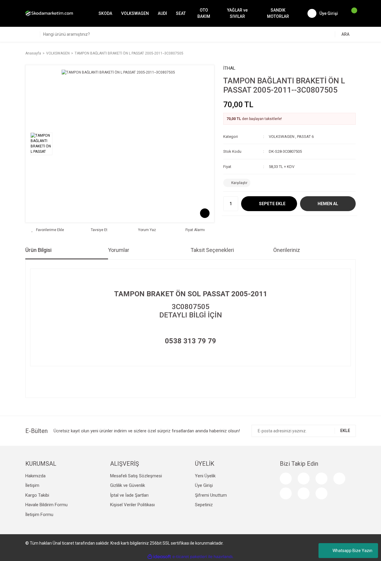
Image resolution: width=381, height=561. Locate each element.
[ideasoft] (159, 557)
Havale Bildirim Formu (46, 504)
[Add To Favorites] (47, 230)
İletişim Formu (39, 514)
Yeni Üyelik (205, 476)
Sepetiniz (204, 504)
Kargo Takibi (37, 495)
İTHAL (229, 68)
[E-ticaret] (189, 556)
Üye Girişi (204, 485)
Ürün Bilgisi (38, 250)
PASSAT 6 (305, 136)
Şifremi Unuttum (211, 495)
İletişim (32, 485)
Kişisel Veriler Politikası (132, 504)
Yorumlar (118, 250)
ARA (345, 34)
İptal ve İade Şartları (129, 495)
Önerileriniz (286, 250)
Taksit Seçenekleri (212, 250)
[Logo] (49, 13)
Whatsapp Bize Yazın (352, 550)
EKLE (345, 430)
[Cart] (351, 13)
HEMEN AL (328, 203)
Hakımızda (35, 476)
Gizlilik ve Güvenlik (127, 485)
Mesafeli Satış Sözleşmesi (136, 476)
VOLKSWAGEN (281, 136)
